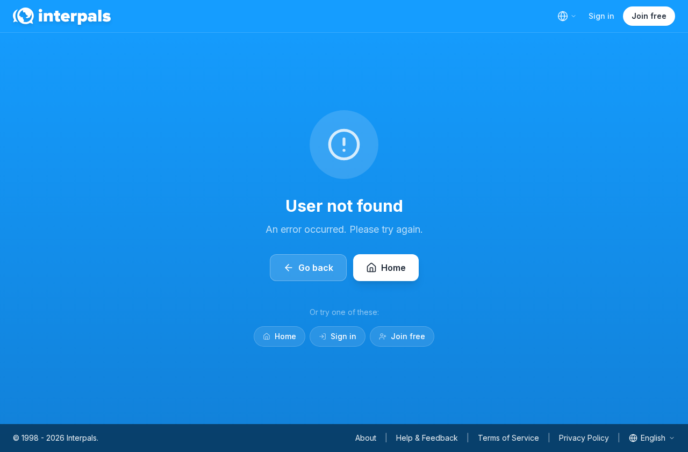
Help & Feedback (427, 437)
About (365, 437)
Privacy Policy (584, 437)
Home (285, 336)
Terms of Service (508, 437)
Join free (649, 15)
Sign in (601, 15)
